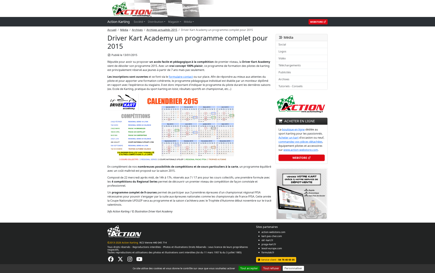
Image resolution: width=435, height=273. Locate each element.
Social (282, 44)
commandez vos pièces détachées (300, 142)
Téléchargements (290, 65)
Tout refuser (271, 268)
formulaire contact (181, 77)
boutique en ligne (293, 129)
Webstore (317, 21)
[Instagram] (129, 260)
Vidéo (282, 58)
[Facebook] (110, 260)
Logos (282, 51)
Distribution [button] (155, 22)
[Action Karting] (172, 8)
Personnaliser (293, 268)
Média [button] (188, 22)
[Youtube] (139, 260)
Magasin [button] (173, 22)
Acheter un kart (289, 137)
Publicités (285, 72)
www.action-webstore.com (300, 150)
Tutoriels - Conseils (291, 86)
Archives (137, 30)
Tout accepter (249, 268)
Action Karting (118, 21)
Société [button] (138, 22)
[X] (120, 260)
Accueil (111, 30)
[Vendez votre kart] (302, 193)
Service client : (277, 259)
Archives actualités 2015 (161, 30)
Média (124, 30)
